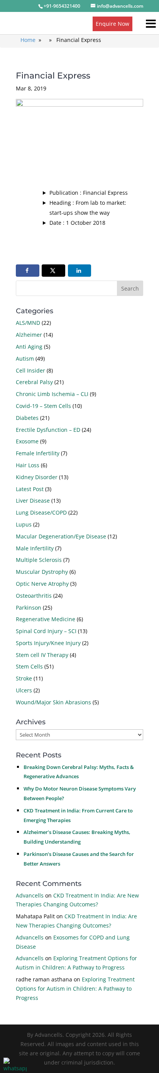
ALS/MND (28, 322)
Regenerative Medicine (45, 619)
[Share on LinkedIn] (79, 270)
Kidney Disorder (37, 477)
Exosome (27, 441)
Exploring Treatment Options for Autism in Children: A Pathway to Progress (75, 988)
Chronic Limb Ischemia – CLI (52, 394)
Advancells (30, 895)
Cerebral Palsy (34, 382)
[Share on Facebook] (27, 270)
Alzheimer (29, 334)
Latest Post (30, 489)
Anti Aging (29, 346)
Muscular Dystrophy (42, 571)
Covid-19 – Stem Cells (43, 405)
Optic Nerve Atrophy (42, 583)
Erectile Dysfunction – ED (48, 429)
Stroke (24, 678)
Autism (25, 358)
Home (28, 39)
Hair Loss (27, 465)
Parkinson (28, 607)
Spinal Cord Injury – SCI (46, 631)
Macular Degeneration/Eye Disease (61, 536)
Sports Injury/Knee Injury (48, 643)
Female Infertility (37, 453)
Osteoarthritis (34, 595)
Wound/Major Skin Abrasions (53, 702)
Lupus (24, 524)
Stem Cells (29, 666)
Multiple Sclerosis (39, 559)
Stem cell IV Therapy (42, 655)
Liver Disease (33, 500)
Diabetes (27, 417)
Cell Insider (30, 370)
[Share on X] (53, 270)
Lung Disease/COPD (41, 512)
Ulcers (24, 690)
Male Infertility (35, 548)
